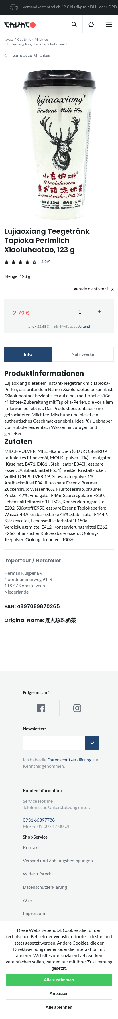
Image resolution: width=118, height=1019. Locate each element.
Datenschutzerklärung (45, 887)
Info (28, 354)
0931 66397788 (39, 819)
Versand (84, 326)
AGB (27, 900)
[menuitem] (74, 24)
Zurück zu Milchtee (31, 55)
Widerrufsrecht (38, 873)
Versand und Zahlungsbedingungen (58, 860)
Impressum (34, 913)
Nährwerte (82, 354)
